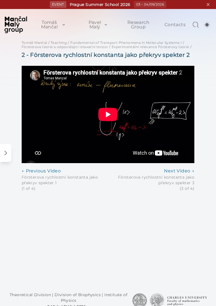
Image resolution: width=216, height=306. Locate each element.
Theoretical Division (31, 294)
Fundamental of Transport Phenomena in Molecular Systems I (126, 42)
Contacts (175, 24)
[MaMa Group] (15, 24)
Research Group (138, 24)
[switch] (207, 24)
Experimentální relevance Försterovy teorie (150, 47)
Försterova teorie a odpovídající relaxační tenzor (65, 47)
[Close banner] (208, 4)
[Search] (195, 24)
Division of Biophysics (78, 294)
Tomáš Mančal (49, 24)
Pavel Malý (95, 24)
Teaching (59, 42)
